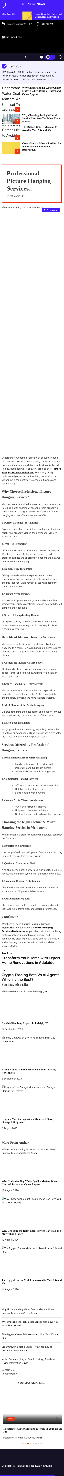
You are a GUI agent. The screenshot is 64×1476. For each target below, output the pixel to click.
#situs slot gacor (29, 75)
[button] (7, 1419)
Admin (37, 1437)
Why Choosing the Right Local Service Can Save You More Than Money (41, 118)
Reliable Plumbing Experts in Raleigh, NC (25, 1023)
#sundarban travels (45, 72)
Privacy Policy (9, 1373)
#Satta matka (25, 72)
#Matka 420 (9, 72)
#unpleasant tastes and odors (38, 79)
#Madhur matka (11, 79)
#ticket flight (47, 75)
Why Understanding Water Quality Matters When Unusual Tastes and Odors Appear (41, 90)
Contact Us (8, 1369)
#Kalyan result (10, 75)
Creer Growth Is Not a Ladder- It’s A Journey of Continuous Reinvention (41, 146)
